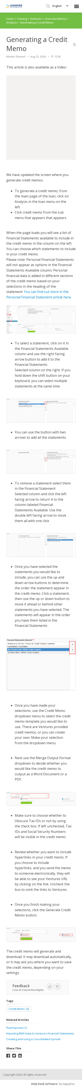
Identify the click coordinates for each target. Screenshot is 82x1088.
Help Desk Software (44, 1084)
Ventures (36, 19)
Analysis (12, 22)
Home (10, 19)
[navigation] (76, 6)
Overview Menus (56, 19)
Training (22, 19)
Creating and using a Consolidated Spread (33, 1039)
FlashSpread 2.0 (16, 1028)
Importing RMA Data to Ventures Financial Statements (40, 1033)
